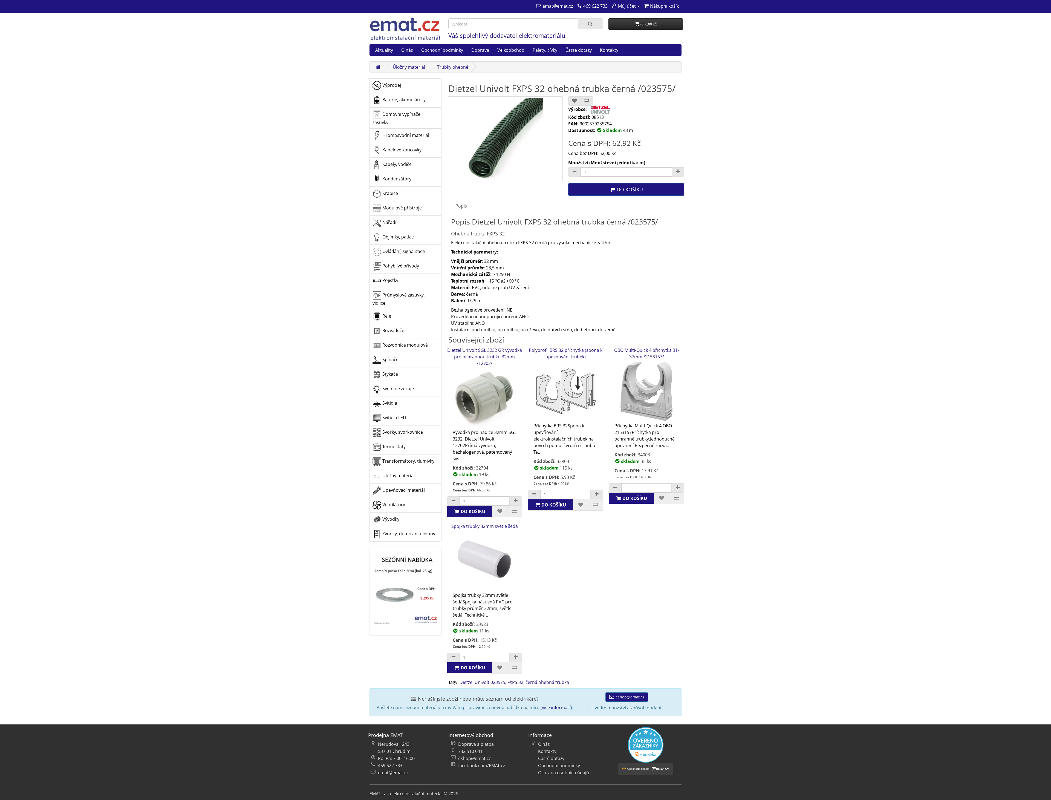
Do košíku (629, 189)
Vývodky (390, 519)
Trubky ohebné (452, 67)
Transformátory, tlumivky (407, 461)
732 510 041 (470, 751)
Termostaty (393, 447)
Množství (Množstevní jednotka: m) (606, 163)
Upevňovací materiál (403, 490)
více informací (556, 707)
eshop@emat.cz (629, 697)
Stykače (389, 374)
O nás (407, 50)
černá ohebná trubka (547, 682)
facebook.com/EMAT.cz (481, 765)
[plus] (515, 501)
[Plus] (678, 172)
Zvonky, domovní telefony (408, 534)
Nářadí (388, 222)
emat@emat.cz (393, 773)
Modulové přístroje (401, 208)
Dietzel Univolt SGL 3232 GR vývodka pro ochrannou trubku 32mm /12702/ (484, 356)
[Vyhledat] (590, 23)
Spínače (390, 359)
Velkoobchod (510, 50)
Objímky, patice (397, 237)
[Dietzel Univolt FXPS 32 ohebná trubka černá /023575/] (505, 138)
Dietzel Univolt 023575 (482, 682)
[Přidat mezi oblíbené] (574, 101)
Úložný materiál (409, 67)
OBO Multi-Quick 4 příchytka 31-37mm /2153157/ (646, 353)
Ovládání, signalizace (403, 251)
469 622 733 (390, 765)
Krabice (389, 193)
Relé (386, 316)
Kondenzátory (396, 179)
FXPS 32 (515, 682)
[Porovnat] (587, 101)
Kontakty (609, 50)
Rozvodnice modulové (404, 345)
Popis (461, 206)
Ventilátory (393, 505)
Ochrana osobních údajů (563, 773)
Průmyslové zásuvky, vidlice (399, 299)
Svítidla (389, 403)
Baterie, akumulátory (403, 100)
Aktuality (384, 50)
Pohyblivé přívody (400, 266)
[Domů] (378, 67)
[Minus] (574, 172)
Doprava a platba (476, 744)
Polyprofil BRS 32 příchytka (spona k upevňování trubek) (565, 353)
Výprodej (391, 85)
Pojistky (389, 280)
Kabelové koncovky (401, 150)
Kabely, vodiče (396, 164)
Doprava (480, 50)
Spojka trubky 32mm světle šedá (484, 526)
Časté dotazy (578, 50)
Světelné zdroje (397, 388)
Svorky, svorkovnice (402, 432)
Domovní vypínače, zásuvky (397, 118)
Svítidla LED (393, 418)
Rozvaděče (392, 330)
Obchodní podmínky (442, 50)
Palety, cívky (545, 50)
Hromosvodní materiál (405, 135)
